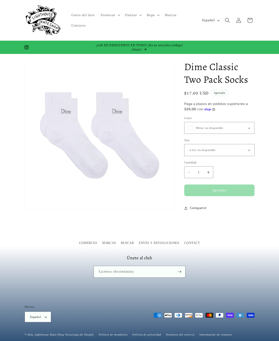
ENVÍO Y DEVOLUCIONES (159, 243)
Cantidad (190, 162)
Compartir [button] (198, 208)
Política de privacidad (146, 334)
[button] (110, 15)
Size (187, 140)
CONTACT (192, 243)
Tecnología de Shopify (79, 334)
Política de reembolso (113, 334)
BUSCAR (127, 243)
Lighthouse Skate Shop (49, 334)
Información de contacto (216, 334)
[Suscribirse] (179, 272)
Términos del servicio (180, 334)
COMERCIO (88, 243)
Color (188, 118)
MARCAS (109, 243)
